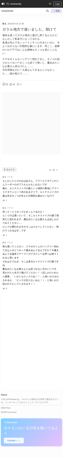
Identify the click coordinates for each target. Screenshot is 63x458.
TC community (11, 4)
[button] (49, 4)
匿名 (4, 24)
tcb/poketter (7, 11)
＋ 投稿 (56, 11)
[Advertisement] (31, 123)
